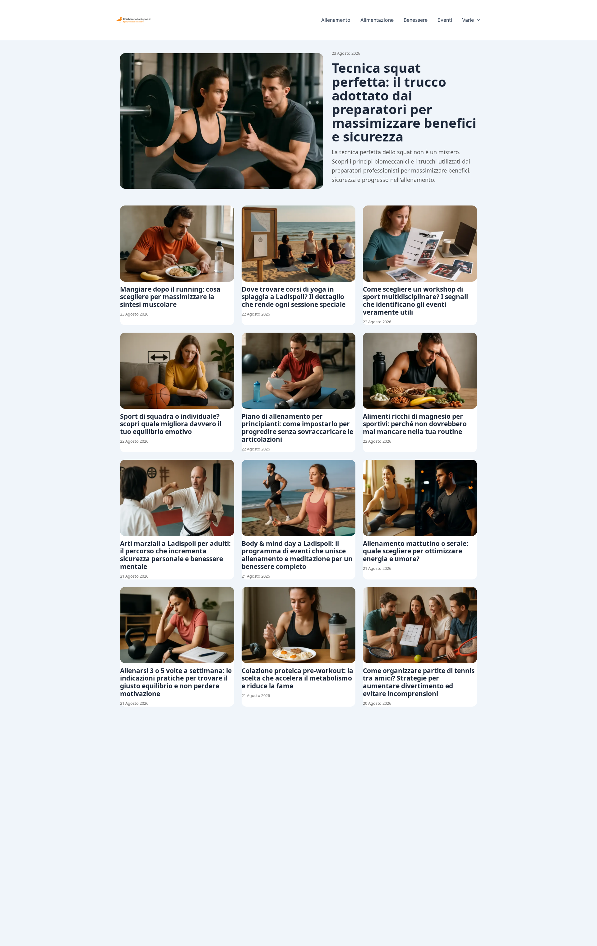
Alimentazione (377, 20)
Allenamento (335, 20)
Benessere (416, 20)
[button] (477, 19)
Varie (468, 20)
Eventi (444, 20)
